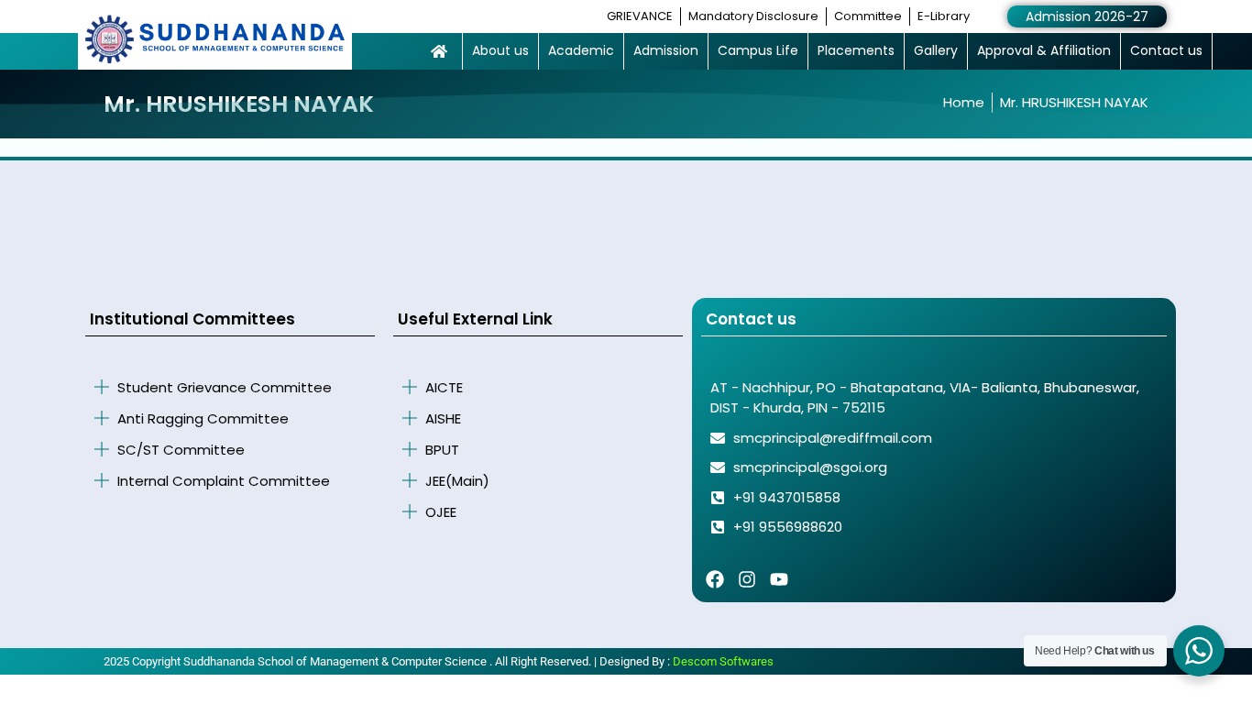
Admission (665, 50)
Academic (581, 50)
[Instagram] (747, 579)
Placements (856, 50)
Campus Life (758, 50)
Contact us (1166, 50)
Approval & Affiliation (1044, 50)
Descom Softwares (723, 661)
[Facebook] (715, 579)
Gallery (936, 50)
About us (500, 50)
